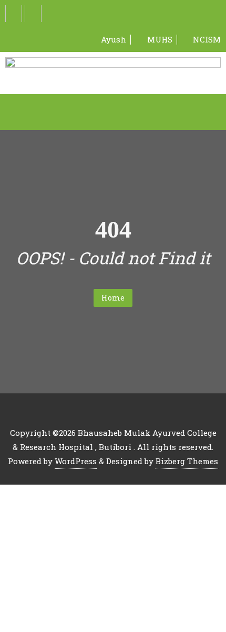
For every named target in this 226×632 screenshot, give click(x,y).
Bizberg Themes (187, 461)
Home (113, 298)
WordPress (76, 461)
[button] (113, 112)
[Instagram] (33, 13)
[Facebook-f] (13, 13)
